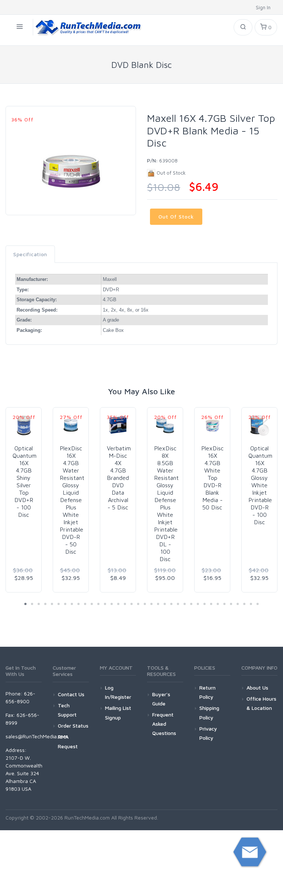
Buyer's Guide (161, 699)
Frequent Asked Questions (164, 723)
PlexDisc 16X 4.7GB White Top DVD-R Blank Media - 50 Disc (212, 478)
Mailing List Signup (118, 712)
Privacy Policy (208, 733)
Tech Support (67, 710)
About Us (257, 687)
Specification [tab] (30, 254)
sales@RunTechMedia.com (37, 736)
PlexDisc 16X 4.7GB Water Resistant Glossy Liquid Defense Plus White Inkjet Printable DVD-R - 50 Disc (72, 500)
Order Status (73, 725)
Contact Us (71, 694)
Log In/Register (118, 692)
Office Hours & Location (261, 703)
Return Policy (207, 692)
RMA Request (68, 741)
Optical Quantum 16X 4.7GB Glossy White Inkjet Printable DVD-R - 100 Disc (260, 485)
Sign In (264, 7)
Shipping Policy (209, 712)
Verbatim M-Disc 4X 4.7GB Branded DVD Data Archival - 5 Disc (119, 478)
